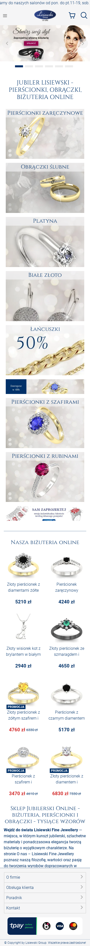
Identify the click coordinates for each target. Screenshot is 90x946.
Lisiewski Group (36, 943)
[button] (45, 877)
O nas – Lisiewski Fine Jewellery (45, 853)
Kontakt (13, 908)
